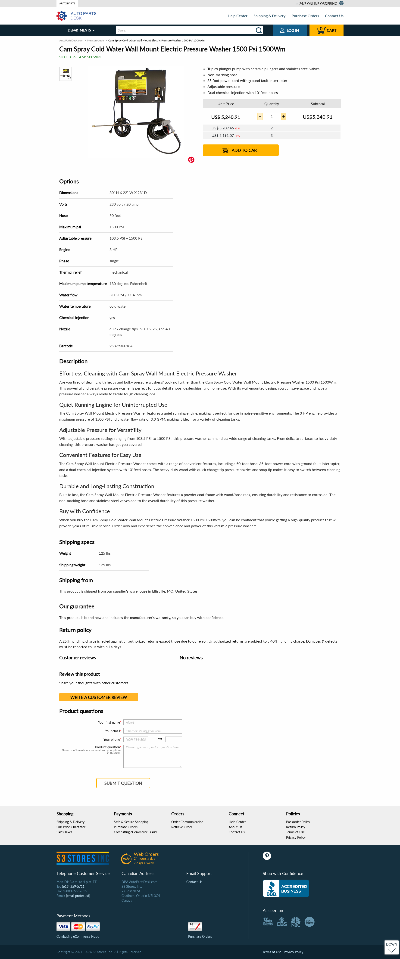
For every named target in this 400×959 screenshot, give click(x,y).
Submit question (123, 783)
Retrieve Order (181, 827)
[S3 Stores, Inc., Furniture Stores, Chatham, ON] (286, 888)
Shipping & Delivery (269, 15)
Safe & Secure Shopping (131, 822)
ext (160, 739)
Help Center (237, 15)
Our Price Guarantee (71, 827)
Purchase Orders (305, 15)
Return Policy (295, 827)
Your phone (111, 739)
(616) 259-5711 (73, 886)
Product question (107, 747)
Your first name (109, 722)
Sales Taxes (64, 832)
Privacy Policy (296, 837)
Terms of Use (295, 832)
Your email (112, 731)
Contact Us (334, 15)
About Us (235, 827)
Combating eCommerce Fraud (135, 832)
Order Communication (187, 822)
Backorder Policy (298, 822)
